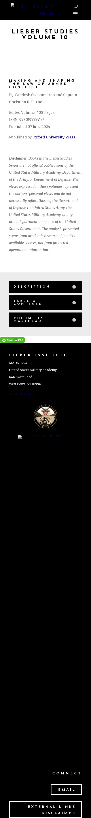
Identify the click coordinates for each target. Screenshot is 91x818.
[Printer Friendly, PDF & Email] (12, 339)
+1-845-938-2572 (21, 394)
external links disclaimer (52, 810)
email (67, 790)
